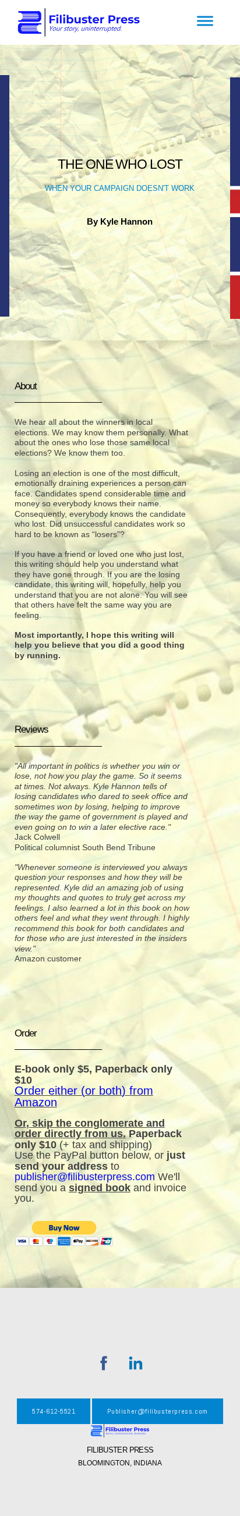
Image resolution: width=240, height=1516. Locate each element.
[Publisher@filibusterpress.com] (157, 1422)
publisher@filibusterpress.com (85, 1177)
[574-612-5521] (53, 1422)
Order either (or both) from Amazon (84, 1096)
